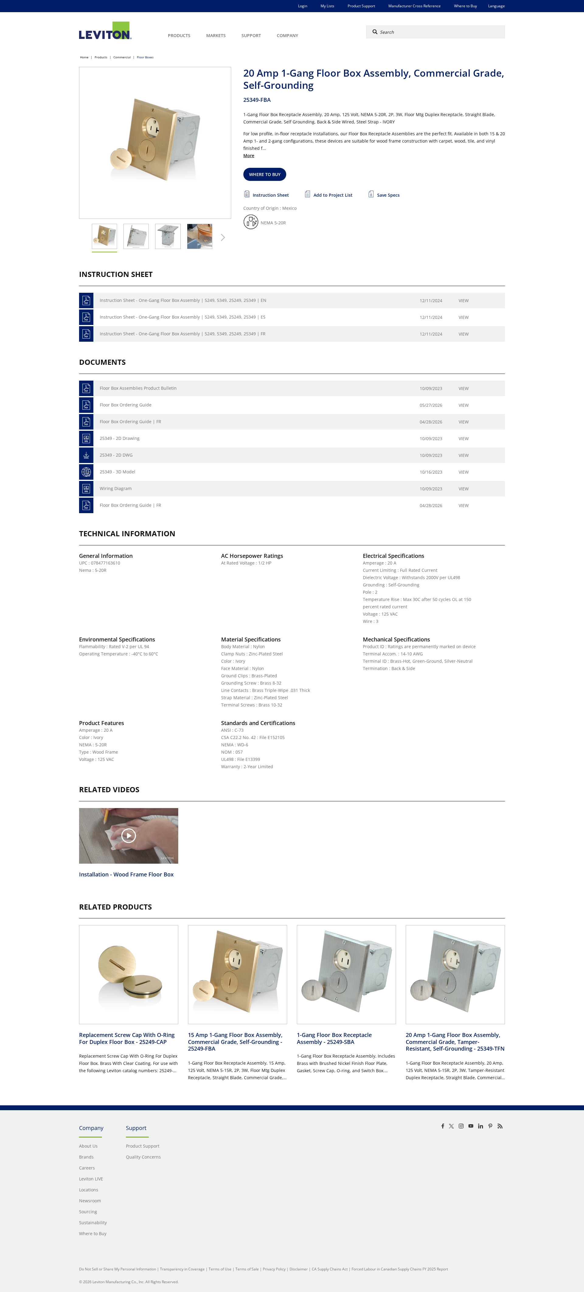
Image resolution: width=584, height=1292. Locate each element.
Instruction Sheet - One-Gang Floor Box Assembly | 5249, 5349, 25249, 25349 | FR (183, 334)
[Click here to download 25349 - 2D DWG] (86, 455)
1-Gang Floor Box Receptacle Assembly (334, 1038)
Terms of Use (220, 1269)
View (464, 300)
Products (101, 57)
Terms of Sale (247, 1269)
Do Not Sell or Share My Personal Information (117, 1269)
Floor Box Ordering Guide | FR (130, 421)
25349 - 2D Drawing (120, 438)
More (248, 155)
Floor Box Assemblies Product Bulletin (138, 388)
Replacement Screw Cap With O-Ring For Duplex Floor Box (127, 1038)
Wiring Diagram (116, 488)
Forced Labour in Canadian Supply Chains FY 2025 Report (400, 1269)
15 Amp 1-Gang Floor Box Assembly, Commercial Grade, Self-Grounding (235, 1041)
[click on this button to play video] (128, 835)
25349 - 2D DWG (116, 455)
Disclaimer (299, 1269)
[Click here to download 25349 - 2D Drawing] (86, 438)
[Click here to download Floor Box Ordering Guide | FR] (86, 422)
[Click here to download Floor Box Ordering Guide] (86, 405)
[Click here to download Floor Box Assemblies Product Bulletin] (86, 388)
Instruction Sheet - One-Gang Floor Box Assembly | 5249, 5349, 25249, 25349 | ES (183, 317)
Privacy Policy (274, 1269)
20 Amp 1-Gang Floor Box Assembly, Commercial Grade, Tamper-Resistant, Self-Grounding (455, 1041)
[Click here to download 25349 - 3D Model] (86, 472)
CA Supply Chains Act (330, 1269)
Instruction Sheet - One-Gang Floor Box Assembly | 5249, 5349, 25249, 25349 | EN (183, 300)
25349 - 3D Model (117, 472)
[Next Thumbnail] (221, 237)
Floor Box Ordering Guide (125, 405)
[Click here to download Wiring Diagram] (86, 488)
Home (84, 57)
